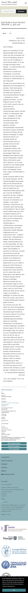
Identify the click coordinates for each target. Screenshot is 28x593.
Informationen (9, 474)
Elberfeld (3, 406)
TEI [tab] (10, 33)
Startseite (5, 457)
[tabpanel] (14, 209)
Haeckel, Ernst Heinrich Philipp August (10, 403)
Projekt (4, 464)
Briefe (3, 471)
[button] (26, 3)
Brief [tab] (4, 33)
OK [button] (14, 590)
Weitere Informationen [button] (8, 586)
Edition (4, 467)
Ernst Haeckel (6, 461)
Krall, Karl (3, 399)
